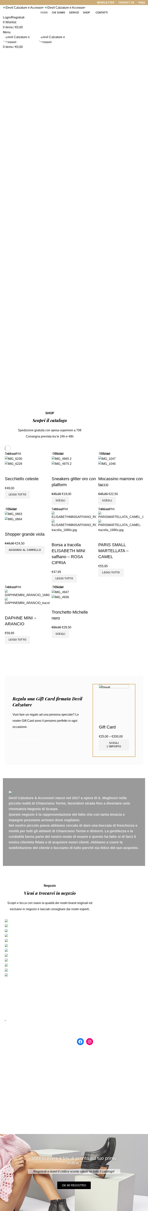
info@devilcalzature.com (24, 1083)
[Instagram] (89, 1041)
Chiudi (12, 453)
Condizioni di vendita (91, 1075)
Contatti (82, 1061)
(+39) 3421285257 (19, 1074)
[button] (74, 1185)
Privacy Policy (86, 1068)
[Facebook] (80, 1041)
